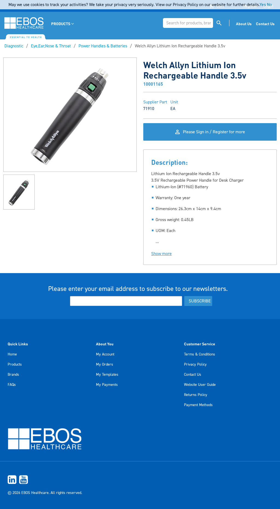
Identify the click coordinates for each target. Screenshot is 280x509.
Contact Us (192, 374)
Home (12, 354)
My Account (105, 354)
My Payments (107, 384)
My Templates (107, 374)
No (269, 4)
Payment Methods (198, 405)
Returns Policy (195, 394)
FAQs (12, 384)
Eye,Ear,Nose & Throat (51, 46)
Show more (161, 253)
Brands (13, 374)
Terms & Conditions (199, 354)
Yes (262, 4)
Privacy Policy (195, 364)
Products (15, 364)
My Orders (104, 364)
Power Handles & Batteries (102, 46)
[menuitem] (63, 23)
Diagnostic (13, 46)
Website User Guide (200, 384)
